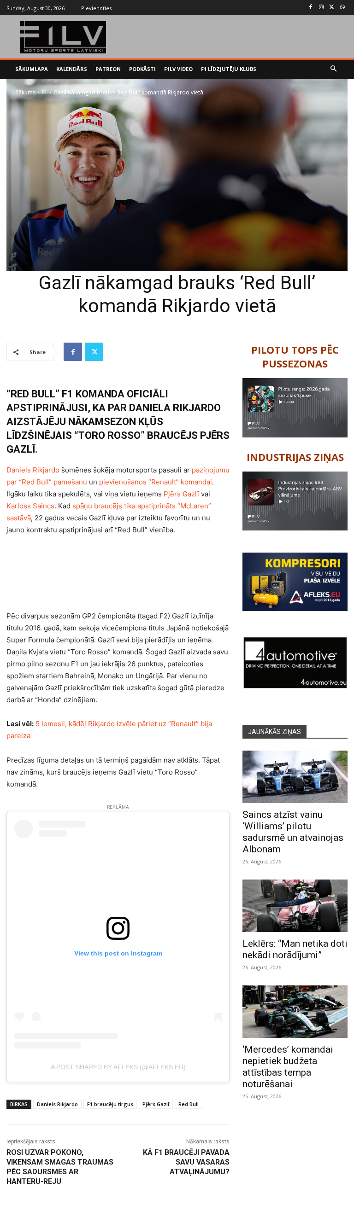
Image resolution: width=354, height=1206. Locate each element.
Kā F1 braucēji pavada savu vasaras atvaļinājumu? (186, 1162)
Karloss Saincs (30, 505)
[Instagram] (321, 7)
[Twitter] (331, 7)
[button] (333, 69)
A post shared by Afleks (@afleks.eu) (118, 1067)
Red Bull (188, 1104)
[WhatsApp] (342, 7)
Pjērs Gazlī (181, 493)
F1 (44, 92)
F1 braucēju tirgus (110, 1104)
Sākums (25, 92)
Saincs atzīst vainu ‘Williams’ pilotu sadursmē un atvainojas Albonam (292, 832)
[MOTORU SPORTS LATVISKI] (63, 37)
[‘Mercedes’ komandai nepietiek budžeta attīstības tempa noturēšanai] (295, 1011)
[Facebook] (311, 7)
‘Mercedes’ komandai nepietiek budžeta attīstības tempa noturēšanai (287, 1066)
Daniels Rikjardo (32, 470)
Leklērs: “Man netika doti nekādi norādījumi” (295, 949)
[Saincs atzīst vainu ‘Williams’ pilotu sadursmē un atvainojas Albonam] (295, 777)
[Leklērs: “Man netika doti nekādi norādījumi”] (295, 906)
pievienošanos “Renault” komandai (155, 482)
